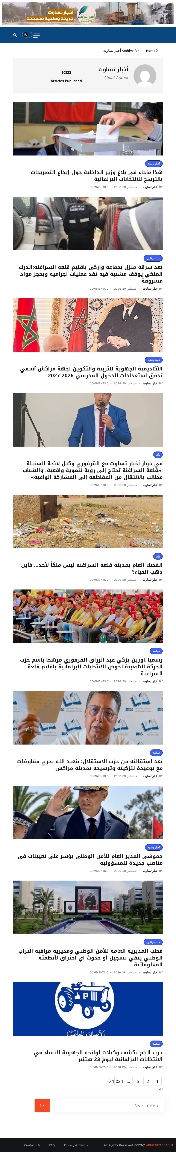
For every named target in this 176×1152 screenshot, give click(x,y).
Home (149, 51)
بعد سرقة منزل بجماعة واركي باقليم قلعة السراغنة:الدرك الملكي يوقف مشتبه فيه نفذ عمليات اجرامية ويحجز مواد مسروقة (91, 274)
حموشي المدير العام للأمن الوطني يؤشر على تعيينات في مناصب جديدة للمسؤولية (90, 859)
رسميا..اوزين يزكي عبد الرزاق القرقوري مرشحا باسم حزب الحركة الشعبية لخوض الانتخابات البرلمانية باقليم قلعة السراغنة (91, 666)
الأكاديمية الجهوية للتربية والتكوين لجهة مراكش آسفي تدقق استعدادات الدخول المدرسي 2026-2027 (91, 372)
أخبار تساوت (150, 187)
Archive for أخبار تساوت (121, 51)
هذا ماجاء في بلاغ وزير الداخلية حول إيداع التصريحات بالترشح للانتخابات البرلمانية (97, 175)
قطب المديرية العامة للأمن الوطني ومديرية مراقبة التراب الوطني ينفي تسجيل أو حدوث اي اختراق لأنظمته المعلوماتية (90, 958)
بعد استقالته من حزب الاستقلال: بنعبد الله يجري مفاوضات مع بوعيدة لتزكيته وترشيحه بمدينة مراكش (90, 765)
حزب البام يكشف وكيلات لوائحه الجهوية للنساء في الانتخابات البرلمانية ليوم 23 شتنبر (98, 1056)
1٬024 (118, 1081)
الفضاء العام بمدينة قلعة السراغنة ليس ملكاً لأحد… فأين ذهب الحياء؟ (92, 568)
